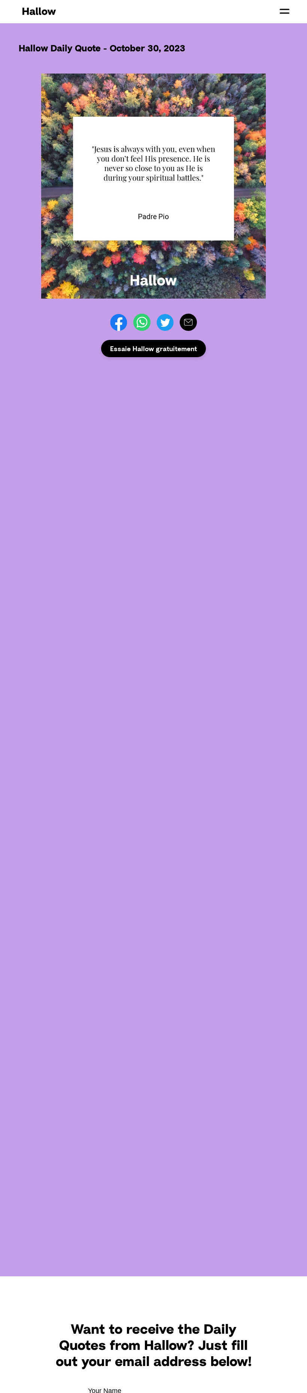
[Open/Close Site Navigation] (284, 11)
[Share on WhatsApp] (142, 322)
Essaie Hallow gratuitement (153, 348)
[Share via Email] (188, 322)
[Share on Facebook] (118, 322)
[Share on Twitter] (165, 322)
